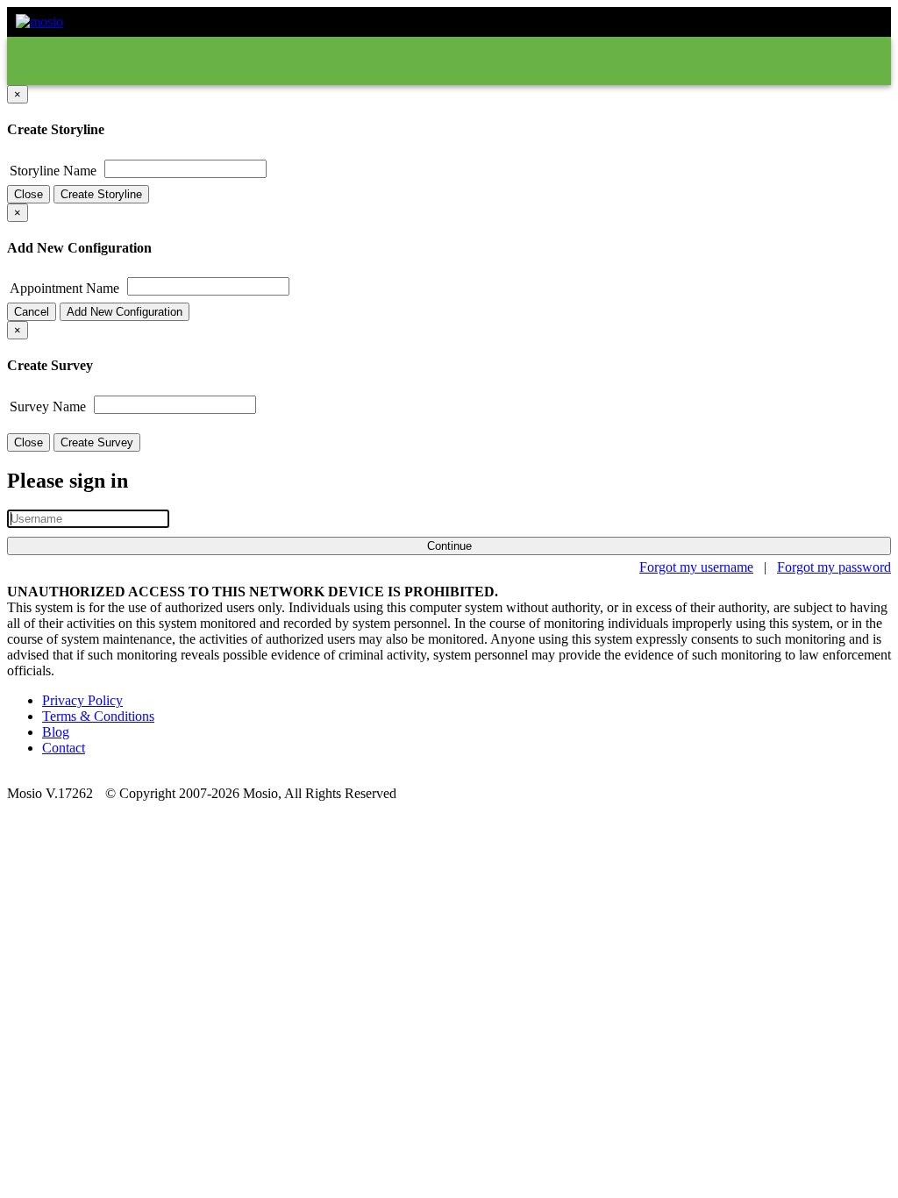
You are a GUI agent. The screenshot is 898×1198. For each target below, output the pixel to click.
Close (28, 194)
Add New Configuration (124, 311)
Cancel (31, 311)
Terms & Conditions (98, 716)
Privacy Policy (82, 700)
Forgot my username (696, 567)
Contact (63, 747)
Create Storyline (101, 194)
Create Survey (97, 442)
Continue (449, 546)
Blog (55, 731)
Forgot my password (834, 567)
